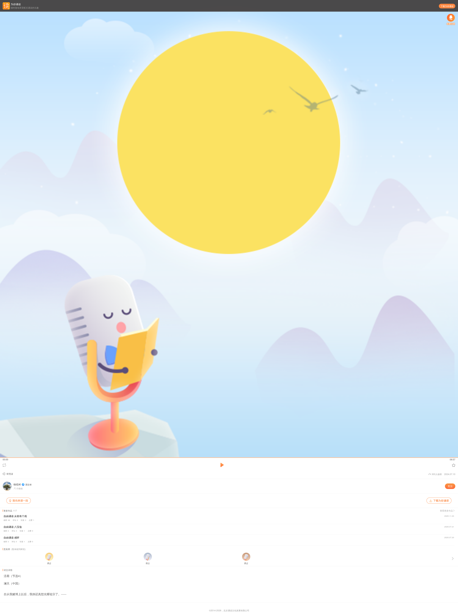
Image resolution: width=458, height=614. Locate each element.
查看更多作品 (446, 510)
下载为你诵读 (447, 6)
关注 (450, 486)
